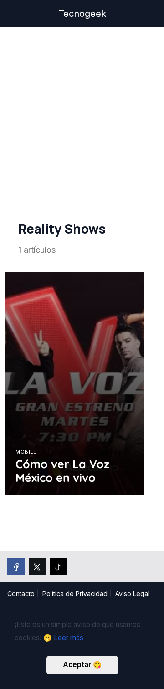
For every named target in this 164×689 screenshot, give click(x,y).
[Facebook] (16, 567)
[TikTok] (58, 567)
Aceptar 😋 (82, 664)
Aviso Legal (132, 593)
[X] (37, 567)
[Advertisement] (82, 128)
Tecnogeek (82, 13)
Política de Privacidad (75, 593)
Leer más (68, 637)
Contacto (21, 593)
